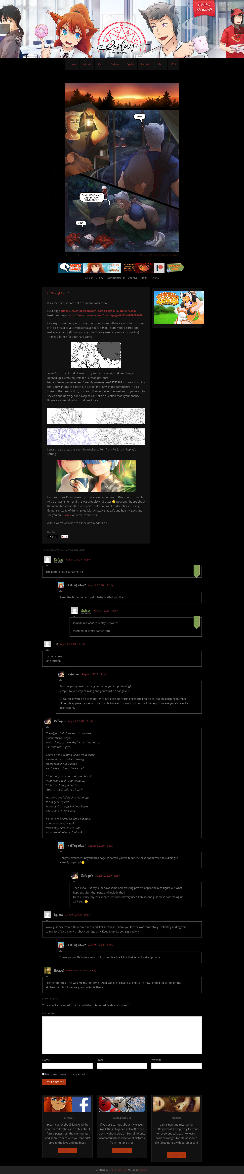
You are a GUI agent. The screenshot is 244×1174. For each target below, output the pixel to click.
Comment (48, 1013)
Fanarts (146, 64)
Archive (133, 278)
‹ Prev (99, 278)
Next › (144, 278)
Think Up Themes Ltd (117, 1170)
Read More (66, 1150)
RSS (173, 64)
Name (47, 1060)
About (87, 64)
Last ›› (155, 278)
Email (101, 1060)
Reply (87, 559)
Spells (130, 64)
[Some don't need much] (122, 260)
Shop (161, 64)
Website (156, 1060)
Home (72, 64)
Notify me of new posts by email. (65, 1074)
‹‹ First (89, 278)
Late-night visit (58, 292)
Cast (101, 64)
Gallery (115, 64)
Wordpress (143, 1170)
